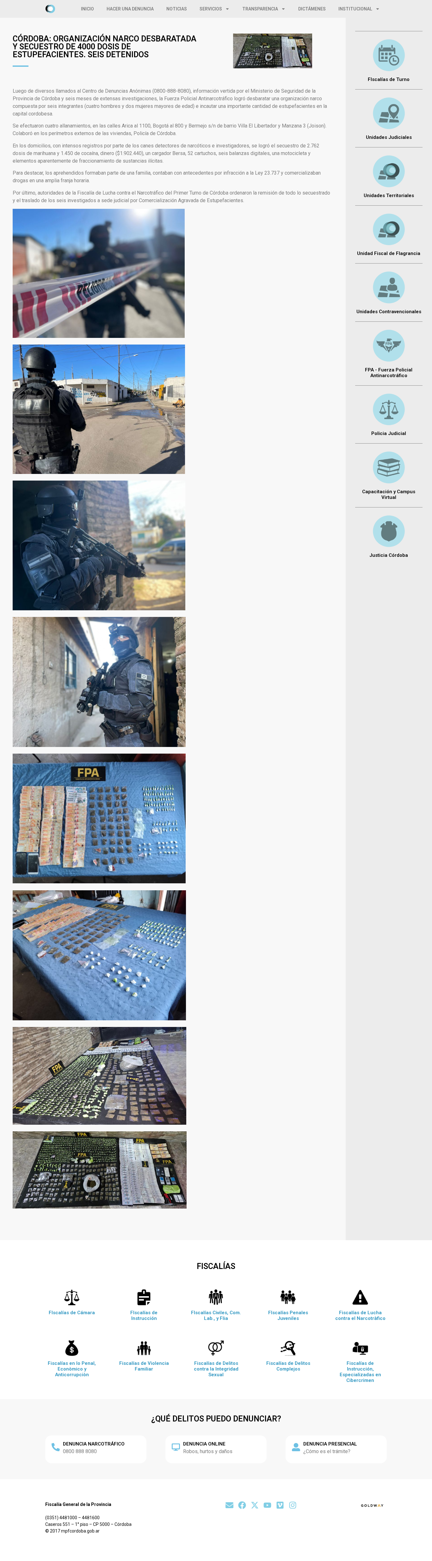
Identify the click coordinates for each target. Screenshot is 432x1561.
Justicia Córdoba (388, 555)
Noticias (176, 8)
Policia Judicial (388, 433)
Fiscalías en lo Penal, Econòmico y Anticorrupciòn (72, 1369)
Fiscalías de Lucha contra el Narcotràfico (360, 1315)
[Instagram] (293, 1505)
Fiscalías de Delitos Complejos (288, 1366)
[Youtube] (267, 1505)
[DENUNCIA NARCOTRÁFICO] (56, 1447)
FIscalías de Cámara (72, 1312)
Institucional (355, 8)
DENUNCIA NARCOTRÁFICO (94, 1444)
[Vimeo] (280, 1505)
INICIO (87, 8)
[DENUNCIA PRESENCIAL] (296, 1447)
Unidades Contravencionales (388, 311)
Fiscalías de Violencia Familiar (144, 1366)
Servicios (211, 8)
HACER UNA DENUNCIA (130, 8)
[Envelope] (229, 1505)
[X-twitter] (255, 1505)
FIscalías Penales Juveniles (288, 1315)
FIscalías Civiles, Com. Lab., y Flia (216, 1315)
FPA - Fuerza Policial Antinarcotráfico (388, 372)
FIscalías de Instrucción (143, 1315)
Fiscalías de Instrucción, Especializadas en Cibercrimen (360, 1371)
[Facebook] (242, 1505)
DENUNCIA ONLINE (204, 1444)
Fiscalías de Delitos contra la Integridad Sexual (216, 1369)
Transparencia (260, 8)
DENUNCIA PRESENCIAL (330, 1444)
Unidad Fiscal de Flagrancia (388, 253)
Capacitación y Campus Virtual (388, 494)
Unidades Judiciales (389, 137)
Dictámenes (312, 8)
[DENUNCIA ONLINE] (176, 1447)
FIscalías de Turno (389, 79)
